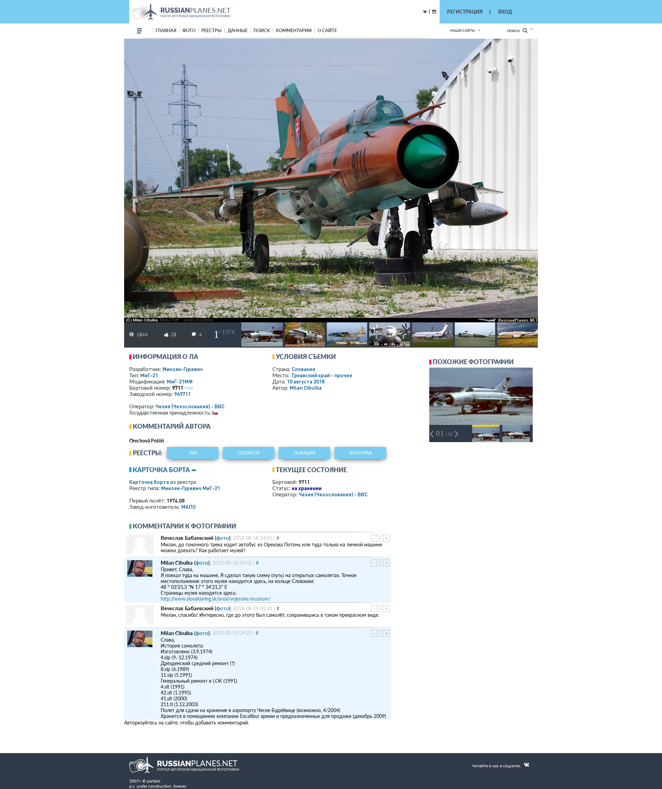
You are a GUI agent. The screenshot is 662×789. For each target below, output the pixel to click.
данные (238, 30)
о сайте (327, 30)
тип (188, 387)
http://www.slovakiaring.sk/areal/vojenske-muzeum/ (216, 599)
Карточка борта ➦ (165, 470)
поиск (261, 30)
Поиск (515, 31)
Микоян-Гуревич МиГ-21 (190, 488)
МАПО (188, 507)
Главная (166, 30)
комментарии (294, 30)
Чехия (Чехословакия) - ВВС (190, 406)
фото (188, 30)
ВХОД (505, 11)
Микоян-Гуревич (182, 369)
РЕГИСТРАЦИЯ (464, 11)
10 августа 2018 (305, 381)
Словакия (303, 369)
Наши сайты (462, 30)
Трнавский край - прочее (321, 375)
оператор (249, 453)
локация (304, 453)
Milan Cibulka (306, 387)
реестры (211, 30)
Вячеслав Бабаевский (187, 538)
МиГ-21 (149, 375)
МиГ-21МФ (180, 381)
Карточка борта (149, 482)
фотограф (360, 453)
